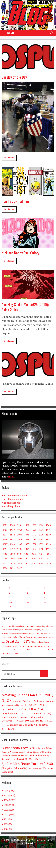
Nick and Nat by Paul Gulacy (20, 253)
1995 (19, 549)
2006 (5, 558)
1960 (12, 525)
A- (45, 588)
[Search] (44, 673)
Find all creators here (13, 499)
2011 (41, 558)
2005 (48, 554)
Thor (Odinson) (35, 769)
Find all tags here (11, 506)
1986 (48, 539)
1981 (12, 539)
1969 (26, 530)
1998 (41, 549)
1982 (19, 539)
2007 (12, 558)
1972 (48, 530)
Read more (9, 157)
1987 (5, 544)
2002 (26, 554)
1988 (12, 544)
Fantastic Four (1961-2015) (22, 709)
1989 (19, 544)
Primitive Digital (28, 843)
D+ (10, 602)
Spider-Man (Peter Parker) (27, 764)
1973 (5, 534)
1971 (41, 530)
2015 (19, 563)
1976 (26, 534)
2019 (48, 563)
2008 (19, 558)
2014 (12, 563)
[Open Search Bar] (51, 33)
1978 (41, 534)
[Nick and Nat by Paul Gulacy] (28, 245)
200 (5, 554)
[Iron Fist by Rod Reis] (28, 194)
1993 (48, 544)
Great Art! (18, 641)
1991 (34, 544)
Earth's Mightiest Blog (20, 840)
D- (45, 602)
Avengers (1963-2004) (24, 701)
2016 (26, 563)
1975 (19, 534)
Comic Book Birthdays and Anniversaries (21, 630)
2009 (26, 558)
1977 (34, 534)
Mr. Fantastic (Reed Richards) (28, 759)
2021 (12, 568)
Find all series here (11, 502)
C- (45, 597)
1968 (19, 530)
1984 (34, 539)
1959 (5, 525)
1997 (34, 549)
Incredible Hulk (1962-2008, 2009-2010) (26, 713)
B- (45, 592)
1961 (19, 525)
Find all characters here (14, 495)
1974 (12, 534)
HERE (11, 476)
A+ (10, 588)
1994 (5, 549)
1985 (41, 539)
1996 (26, 549)
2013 (5, 563)
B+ (10, 592)
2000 (12, 554)
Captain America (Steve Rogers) (23, 748)
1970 (34, 530)
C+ (10, 597)
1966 (5, 530)
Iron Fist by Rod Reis (15, 201)
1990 (26, 544)
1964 (41, 525)
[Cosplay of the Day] (28, 69)
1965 (48, 525)
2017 (34, 563)
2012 (48, 558)
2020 (5, 568)
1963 (34, 525)
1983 (26, 539)
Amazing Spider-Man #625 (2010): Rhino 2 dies (25, 307)
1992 (41, 544)
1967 (12, 530)
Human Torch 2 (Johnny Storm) (28, 752)
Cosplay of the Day (14, 77)
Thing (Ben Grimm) (14, 768)
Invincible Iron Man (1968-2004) (17, 717)
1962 (26, 525)
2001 (19, 554)
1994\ (12, 549)
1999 (48, 549)
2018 (41, 563)
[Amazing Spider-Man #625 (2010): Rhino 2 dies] (28, 297)
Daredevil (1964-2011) (30, 705)
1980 (5, 539)
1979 (48, 534)
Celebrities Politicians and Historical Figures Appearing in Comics (27, 626)
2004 (41, 554)
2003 (34, 554)
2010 (34, 558)
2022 (19, 568)
